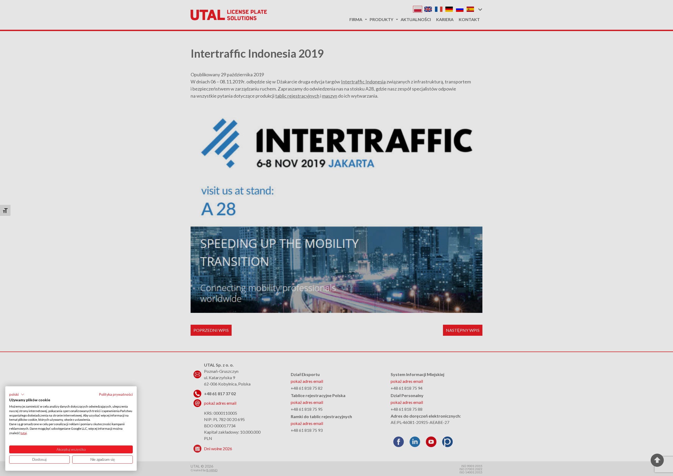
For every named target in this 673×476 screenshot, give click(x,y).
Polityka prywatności (116, 394)
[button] (16, 394)
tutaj (24, 433)
